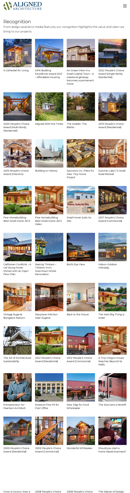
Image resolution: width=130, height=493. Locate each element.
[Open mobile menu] (125, 6)
